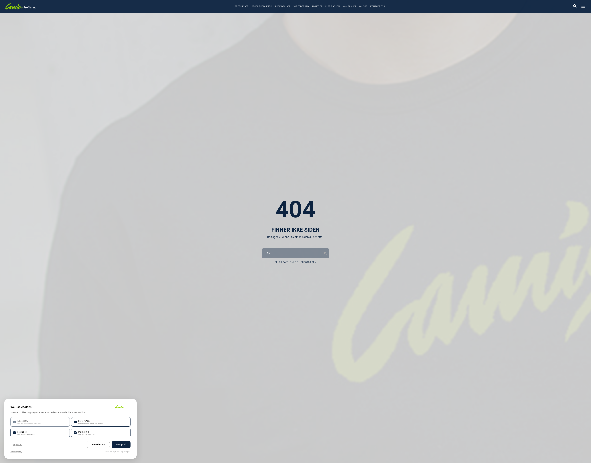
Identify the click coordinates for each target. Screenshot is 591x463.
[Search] (325, 253)
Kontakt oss (377, 6)
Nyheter (317, 6)
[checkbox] (40, 421)
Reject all (17, 444)
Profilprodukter (261, 6)
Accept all (121, 444)
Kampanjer (349, 6)
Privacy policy (16, 451)
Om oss (363, 6)
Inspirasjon (332, 6)
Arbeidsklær (282, 6)
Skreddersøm (301, 6)
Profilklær (241, 6)
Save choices (98, 444)
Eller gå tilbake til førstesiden (295, 262)
